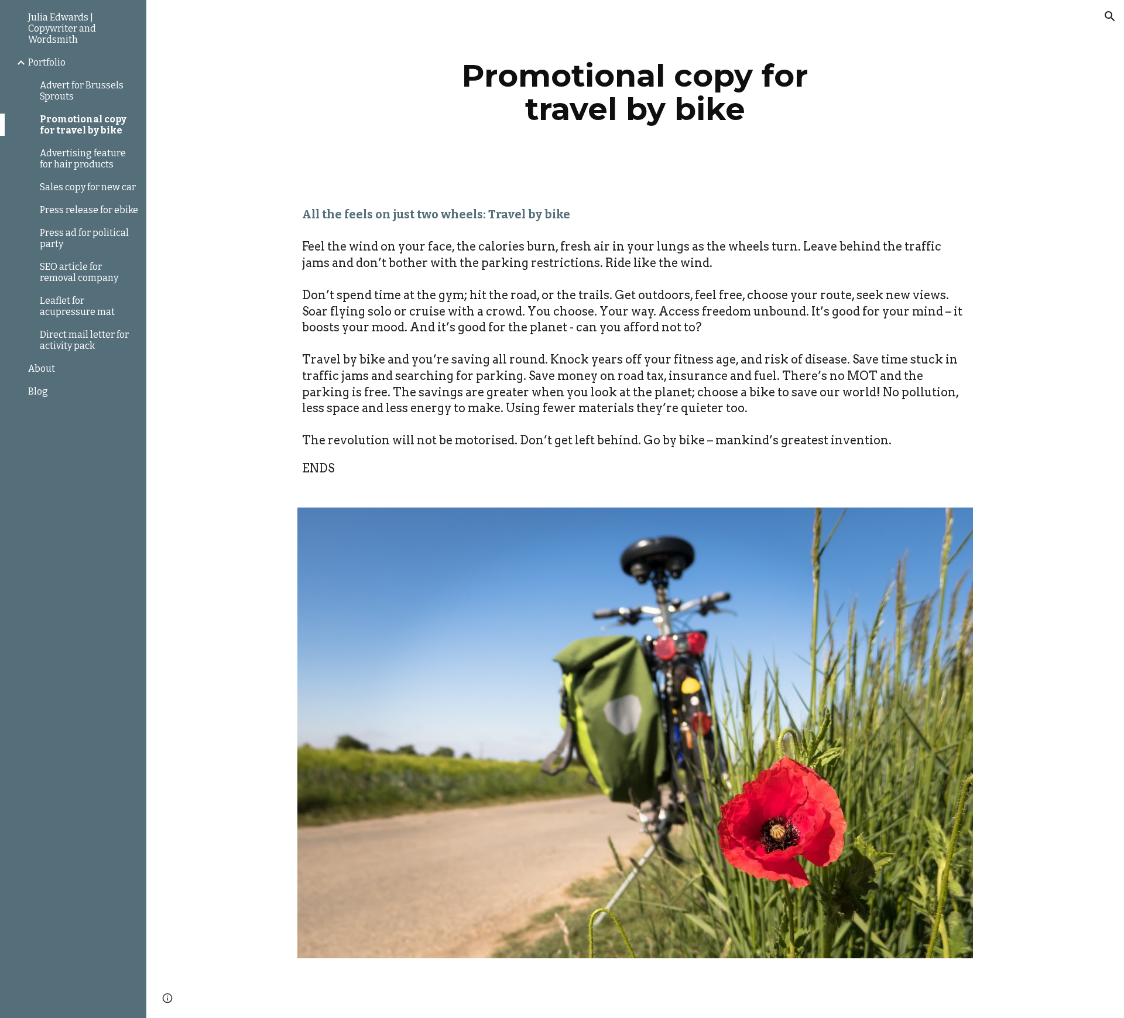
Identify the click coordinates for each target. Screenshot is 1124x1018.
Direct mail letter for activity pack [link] (84, 340)
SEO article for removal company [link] (79, 272)
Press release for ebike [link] (89, 209)
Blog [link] (38, 391)
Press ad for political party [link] (84, 238)
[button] (1110, 16)
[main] (635, 92)
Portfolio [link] (47, 62)
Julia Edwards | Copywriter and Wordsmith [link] (62, 28)
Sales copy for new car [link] (88, 187)
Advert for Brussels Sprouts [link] (82, 91)
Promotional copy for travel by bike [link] (83, 125)
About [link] (41, 368)
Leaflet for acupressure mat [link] (77, 306)
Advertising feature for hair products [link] (83, 159)
